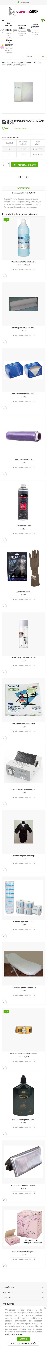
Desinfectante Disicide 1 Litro (23, 262)
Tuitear (27, 177)
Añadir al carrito (27, 165)
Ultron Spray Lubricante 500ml (23, 658)
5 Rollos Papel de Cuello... (23, 922)
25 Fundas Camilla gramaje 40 (23, 988)
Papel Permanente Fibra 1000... (23, 394)
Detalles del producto (23, 193)
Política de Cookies (13, 1334)
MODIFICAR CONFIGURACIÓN (23, 1343)
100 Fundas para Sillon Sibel (23, 724)
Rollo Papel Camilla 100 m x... (23, 328)
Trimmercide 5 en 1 (23, 526)
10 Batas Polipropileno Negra (23, 856)
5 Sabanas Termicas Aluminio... (23, 1186)
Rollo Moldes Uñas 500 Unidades (23, 1054)
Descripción (23, 188)
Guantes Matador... (23, 592)
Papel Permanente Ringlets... (23, 1251)
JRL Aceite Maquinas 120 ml (23, 1120)
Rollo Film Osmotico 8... (23, 460)
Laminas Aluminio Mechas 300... (23, 790)
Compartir (20, 177)
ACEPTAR (23, 1339)
